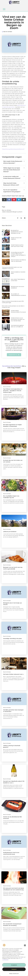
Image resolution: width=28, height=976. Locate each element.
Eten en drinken (7, 31)
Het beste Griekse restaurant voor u (13, 674)
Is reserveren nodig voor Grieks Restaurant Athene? (14, 177)
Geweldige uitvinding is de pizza (12, 638)
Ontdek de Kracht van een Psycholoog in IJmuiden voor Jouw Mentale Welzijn (18, 319)
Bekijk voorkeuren (14, 973)
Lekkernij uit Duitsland (9, 531)
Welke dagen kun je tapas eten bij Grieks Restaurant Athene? (14, 169)
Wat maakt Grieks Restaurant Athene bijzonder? (14, 162)
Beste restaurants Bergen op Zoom (12, 212)
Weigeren (14, 969)
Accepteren (14, 965)
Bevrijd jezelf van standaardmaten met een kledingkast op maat (17, 232)
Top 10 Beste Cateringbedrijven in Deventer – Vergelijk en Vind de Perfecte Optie (12, 390)
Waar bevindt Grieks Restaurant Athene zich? (14, 184)
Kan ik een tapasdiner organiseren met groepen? (14, 190)
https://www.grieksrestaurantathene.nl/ (13, 149)
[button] (25, 945)
